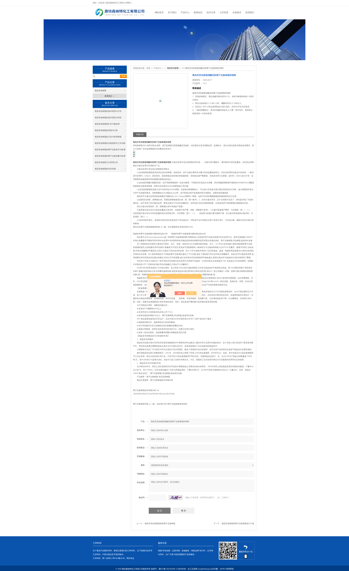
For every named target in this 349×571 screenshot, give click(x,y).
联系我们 (250, 12)
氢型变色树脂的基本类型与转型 (108, 118)
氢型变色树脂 (100, 91)
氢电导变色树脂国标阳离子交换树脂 (160, 524)
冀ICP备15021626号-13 (168, 569)
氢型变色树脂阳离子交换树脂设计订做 (238, 524)
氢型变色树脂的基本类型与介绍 (108, 111)
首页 (148, 68)
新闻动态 (198, 12)
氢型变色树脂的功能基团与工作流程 (110, 143)
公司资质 (224, 12)
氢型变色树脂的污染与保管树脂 (108, 137)
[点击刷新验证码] (175, 497)
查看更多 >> (109, 96)
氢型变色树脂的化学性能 (105, 169)
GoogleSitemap (204, 569)
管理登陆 (230, 569)
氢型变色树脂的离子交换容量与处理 (110, 156)
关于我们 (172, 12)
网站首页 (159, 12)
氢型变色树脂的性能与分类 (106, 130)
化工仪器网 (192, 569)
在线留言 (237, 12)
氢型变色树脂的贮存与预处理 (107, 124)
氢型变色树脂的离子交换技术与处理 (110, 150)
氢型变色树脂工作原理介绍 (106, 162)
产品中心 (185, 12)
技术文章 (211, 12)
